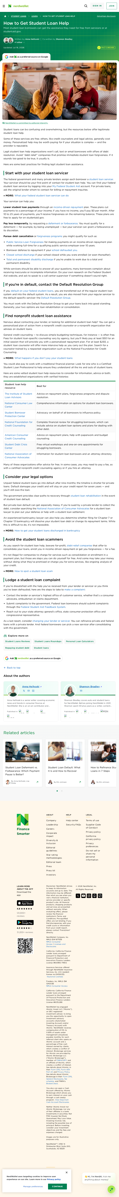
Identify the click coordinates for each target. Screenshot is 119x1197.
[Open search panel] (86, 6)
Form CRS (55, 1069)
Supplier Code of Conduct (93, 826)
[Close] (115, 1173)
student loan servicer (101, 179)
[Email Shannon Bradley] (81, 690)
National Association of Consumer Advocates (63, 508)
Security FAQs (73, 824)
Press (49, 866)
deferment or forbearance (63, 223)
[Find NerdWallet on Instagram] (89, 896)
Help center (72, 820)
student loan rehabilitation (86, 495)
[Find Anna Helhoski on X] (24, 690)
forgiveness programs (49, 236)
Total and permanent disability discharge (29, 259)
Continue (57, 1186)
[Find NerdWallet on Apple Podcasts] (94, 896)
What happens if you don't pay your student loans (44, 358)
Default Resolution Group (55, 297)
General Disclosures (54, 1079)
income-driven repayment (68, 207)
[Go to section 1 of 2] (57, 791)
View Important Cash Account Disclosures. (57, 1101)
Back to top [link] (13, 667)
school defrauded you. (65, 250)
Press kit (50, 870)
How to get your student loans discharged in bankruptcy (47, 530)
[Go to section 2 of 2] (61, 791)
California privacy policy (93, 837)
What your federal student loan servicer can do (42, 195)
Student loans (41, 648)
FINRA (59, 1060)
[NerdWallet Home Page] (18, 6)
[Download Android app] (25, 922)
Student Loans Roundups (48, 641)
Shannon (89, 686)
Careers (50, 829)
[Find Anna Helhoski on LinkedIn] (33, 690)
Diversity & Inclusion (52, 842)
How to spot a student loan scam (34, 571)
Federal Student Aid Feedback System (43, 607)
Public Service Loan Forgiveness (25, 242)
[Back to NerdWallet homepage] (5, 16)
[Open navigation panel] (4, 6)
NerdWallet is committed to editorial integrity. (26, 123)
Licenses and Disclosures (55, 945)
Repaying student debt (17, 648)
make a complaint (74, 589)
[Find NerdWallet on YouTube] (83, 896)
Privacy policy (93, 832)
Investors (51, 875)
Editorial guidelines (51, 849)
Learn (34, 16)
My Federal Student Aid (66, 186)
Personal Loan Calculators (80, 641)
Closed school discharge (20, 254)
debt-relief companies (79, 545)
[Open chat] (111, 1189)
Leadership (52, 824)
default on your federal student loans (32, 290)
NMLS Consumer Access (56, 986)
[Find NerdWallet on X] (78, 896)
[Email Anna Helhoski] (28, 690)
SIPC (65, 1060)
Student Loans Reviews (17, 641)
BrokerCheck (52, 1083)
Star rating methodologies (54, 856)
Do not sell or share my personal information (93, 855)
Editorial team (53, 862)
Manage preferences (33, 1186)
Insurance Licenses (55, 977)
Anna (30, 686)
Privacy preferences (92, 845)
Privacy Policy (63, 1072)
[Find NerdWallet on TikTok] (100, 896)
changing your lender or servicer (51, 621)
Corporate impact (51, 834)
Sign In (97, 6)
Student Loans (18, 16)
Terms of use (92, 820)
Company (51, 820)
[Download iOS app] (25, 903)
